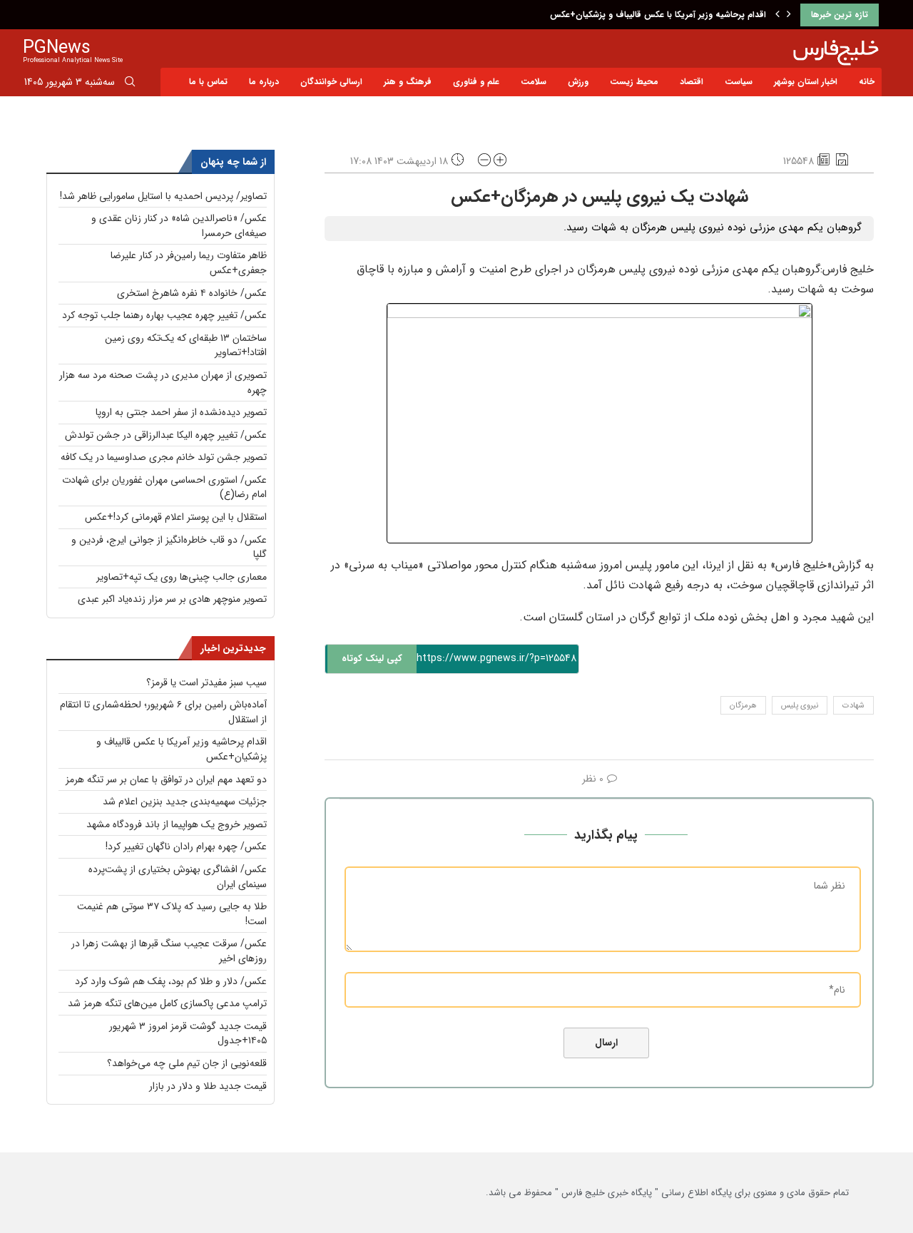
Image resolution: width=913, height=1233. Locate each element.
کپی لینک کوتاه (372, 658)
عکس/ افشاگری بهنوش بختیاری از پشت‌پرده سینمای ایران (177, 876)
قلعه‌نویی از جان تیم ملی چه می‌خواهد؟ (187, 1063)
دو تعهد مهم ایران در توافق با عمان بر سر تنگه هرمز (166, 779)
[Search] (130, 84)
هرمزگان (743, 706)
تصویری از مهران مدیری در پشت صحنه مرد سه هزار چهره (163, 382)
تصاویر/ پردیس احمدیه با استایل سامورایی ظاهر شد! (163, 196)
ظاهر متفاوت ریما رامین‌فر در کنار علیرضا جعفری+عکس (189, 262)
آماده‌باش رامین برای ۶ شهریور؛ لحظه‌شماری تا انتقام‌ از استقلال (163, 712)
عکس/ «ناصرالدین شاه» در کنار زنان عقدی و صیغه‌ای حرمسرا (179, 225)
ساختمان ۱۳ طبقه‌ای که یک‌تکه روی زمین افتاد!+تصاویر (186, 345)
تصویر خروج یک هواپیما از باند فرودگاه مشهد (176, 824)
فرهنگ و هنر (408, 81)
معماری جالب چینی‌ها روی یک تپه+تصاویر (181, 577)
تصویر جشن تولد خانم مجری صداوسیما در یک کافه (164, 457)
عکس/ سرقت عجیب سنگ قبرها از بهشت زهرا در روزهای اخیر (169, 951)
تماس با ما (208, 81)
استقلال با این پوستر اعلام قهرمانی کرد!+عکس (176, 517)
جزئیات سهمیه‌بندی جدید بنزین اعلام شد (185, 801)
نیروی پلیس (799, 706)
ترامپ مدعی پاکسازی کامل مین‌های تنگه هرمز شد (167, 1003)
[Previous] (777, 15)
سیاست (739, 81)
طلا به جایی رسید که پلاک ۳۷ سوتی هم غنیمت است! (172, 914)
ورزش (578, 81)
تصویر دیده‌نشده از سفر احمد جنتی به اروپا (181, 412)
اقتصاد (691, 81)
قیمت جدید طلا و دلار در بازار (208, 1086)
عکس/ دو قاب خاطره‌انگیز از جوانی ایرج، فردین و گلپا (169, 547)
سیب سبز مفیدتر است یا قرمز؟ (206, 682)
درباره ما (264, 81)
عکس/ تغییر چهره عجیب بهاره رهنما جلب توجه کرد (164, 315)
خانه (866, 81)
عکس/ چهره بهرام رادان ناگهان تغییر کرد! (186, 846)
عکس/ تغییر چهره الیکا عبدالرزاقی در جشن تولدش (166, 435)
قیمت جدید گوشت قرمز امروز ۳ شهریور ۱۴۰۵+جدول (188, 1033)
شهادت (853, 706)
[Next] (789, 15)
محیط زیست (634, 81)
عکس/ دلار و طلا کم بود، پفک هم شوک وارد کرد (171, 981)
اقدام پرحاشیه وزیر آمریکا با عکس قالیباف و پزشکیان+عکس (658, 14)
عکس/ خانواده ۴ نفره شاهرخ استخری (192, 293)
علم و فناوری (476, 81)
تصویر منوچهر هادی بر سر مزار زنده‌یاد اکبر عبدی (172, 599)
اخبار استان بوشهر (805, 81)
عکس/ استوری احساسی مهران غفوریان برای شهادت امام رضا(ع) (164, 487)
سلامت (533, 81)
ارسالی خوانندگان (331, 81)
